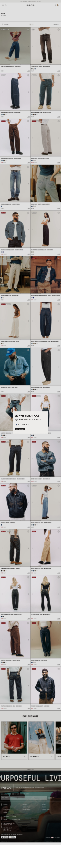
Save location (20, 429)
